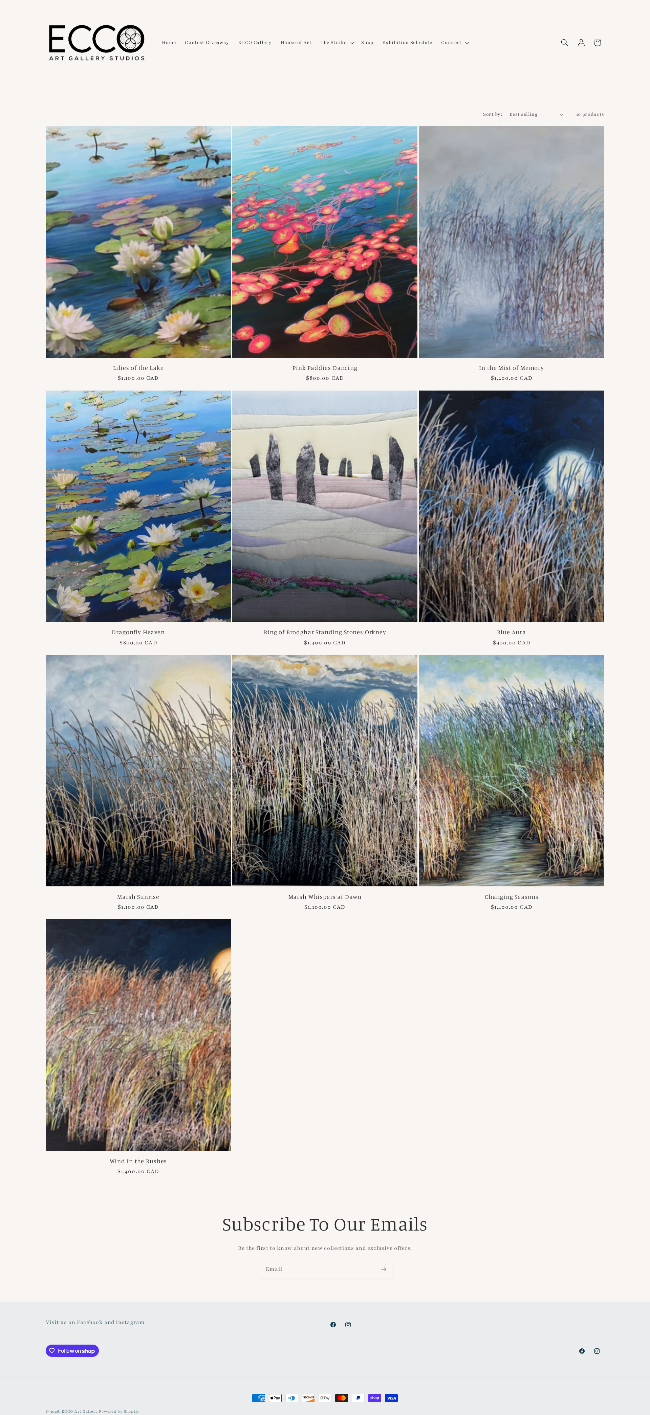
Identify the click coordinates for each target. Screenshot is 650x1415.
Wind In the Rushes (138, 1161)
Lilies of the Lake (138, 367)
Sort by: (492, 114)
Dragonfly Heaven (138, 632)
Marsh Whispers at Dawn (325, 896)
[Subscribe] (383, 1269)
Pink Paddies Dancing (325, 367)
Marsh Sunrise (138, 896)
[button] (336, 42)
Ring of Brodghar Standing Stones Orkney (325, 632)
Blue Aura (511, 632)
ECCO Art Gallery (80, 1411)
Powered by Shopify (119, 1411)
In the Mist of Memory (511, 367)
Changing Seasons (511, 896)
